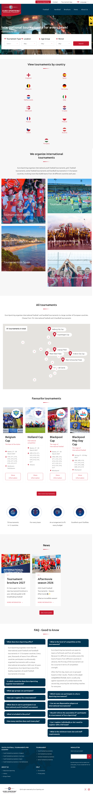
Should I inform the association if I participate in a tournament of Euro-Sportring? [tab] (67, 714)
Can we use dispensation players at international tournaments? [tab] (63, 704)
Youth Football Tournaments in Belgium (70, 232)
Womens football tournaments (46, 757)
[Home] (11, 10)
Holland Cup (35, 437)
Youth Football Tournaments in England (23, 201)
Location (27, 39)
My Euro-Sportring (43, 2)
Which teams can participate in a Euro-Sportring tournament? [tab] (64, 695)
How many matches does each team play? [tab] (23, 721)
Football (46, 9)
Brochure (67, 9)
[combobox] (11, 43)
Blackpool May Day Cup (78, 440)
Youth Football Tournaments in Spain (23, 248)
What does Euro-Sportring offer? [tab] (20, 642)
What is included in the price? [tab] (18, 714)
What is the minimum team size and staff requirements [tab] (65, 733)
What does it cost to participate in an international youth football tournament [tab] (22, 706)
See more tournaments (46, 493)
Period (61, 39)
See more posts (46, 612)
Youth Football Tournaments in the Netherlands (70, 196)
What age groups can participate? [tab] (20, 691)
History (5, 773)
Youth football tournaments (45, 751)
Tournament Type (14, 39)
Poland (64, 122)
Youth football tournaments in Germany (13, 756)
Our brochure (41, 770)
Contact (55, 2)
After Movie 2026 (70, 269)
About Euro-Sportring (9, 770)
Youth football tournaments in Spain (12, 759)
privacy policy (74, 764)
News (76, 9)
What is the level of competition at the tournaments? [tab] (65, 643)
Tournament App (66, 2)
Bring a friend (6, 776)
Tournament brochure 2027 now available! (16, 582)
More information (13, 476)
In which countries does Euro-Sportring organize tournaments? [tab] (22, 682)
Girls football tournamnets (45, 754)
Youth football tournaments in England (13, 753)
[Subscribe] (89, 756)
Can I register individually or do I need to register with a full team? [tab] (65, 723)
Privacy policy (41, 773)
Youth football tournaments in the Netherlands (15, 762)
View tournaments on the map (48, 54)
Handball (57, 9)
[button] (50, 367)
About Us (84, 9)
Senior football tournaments (45, 759)
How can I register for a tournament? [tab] (21, 698)
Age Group (45, 39)
